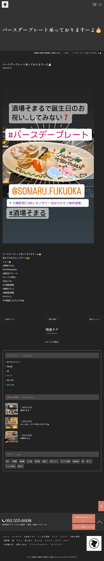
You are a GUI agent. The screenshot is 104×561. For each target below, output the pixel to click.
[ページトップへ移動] (99, 521)
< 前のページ (10, 319)
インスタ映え (10, 466)
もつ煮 (29, 461)
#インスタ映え (52, 341)
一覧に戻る (52, 319)
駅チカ (20, 466)
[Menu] (100, 4)
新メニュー (54, 461)
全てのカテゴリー (14, 362)
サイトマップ (57, 544)
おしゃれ (10, 384)
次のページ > (94, 319)
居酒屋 (22, 461)
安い (7, 461)
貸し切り (10, 380)
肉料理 (9, 366)
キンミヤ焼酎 (65, 461)
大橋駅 (14, 461)
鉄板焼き (76, 461)
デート (9, 375)
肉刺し (45, 461)
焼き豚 (37, 461)
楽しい (89, 461)
